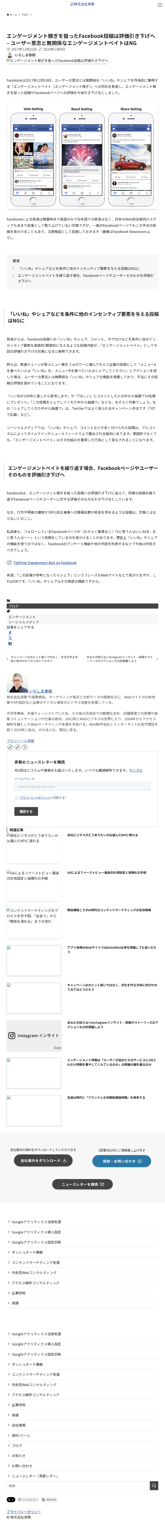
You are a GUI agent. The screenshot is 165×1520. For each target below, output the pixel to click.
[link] (10, 747)
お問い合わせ (22, 1465)
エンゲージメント (22, 616)
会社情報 (19, 1425)
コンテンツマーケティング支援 (36, 1262)
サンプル (136, 770)
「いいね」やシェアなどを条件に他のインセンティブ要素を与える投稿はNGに (78, 268)
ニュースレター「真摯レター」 (36, 1475)
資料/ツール (21, 1435)
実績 (15, 1302)
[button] (10, 632)
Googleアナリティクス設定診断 (36, 1242)
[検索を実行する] (154, 1485)
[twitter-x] (25, 747)
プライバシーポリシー (24, 1511)
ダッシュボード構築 (27, 1252)
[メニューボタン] (160, 5)
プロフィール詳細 (20, 740)
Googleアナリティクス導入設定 (36, 1232)
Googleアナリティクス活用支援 (36, 1221)
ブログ (13, 606)
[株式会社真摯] (82, 5)
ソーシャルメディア (23, 621)
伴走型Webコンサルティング (34, 1272)
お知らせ (19, 1455)
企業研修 (19, 1292)
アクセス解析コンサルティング (36, 1282)
